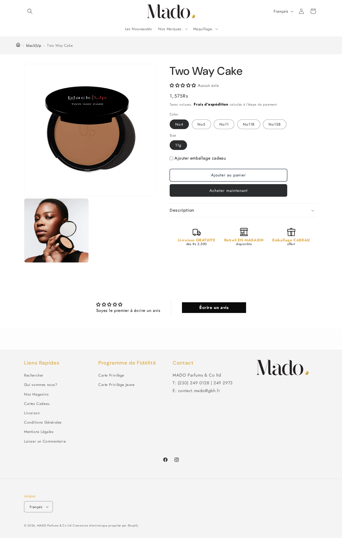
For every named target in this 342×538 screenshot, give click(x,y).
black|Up (33, 45)
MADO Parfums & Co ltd (54, 525)
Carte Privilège (111, 375)
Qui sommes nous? (40, 384)
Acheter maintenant (228, 190)
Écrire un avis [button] (213, 307)
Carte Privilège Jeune (116, 384)
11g (178, 145)
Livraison (32, 413)
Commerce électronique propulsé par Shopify (105, 525)
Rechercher (34, 375)
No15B (275, 124)
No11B (249, 124)
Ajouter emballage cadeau (200, 158)
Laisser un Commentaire (45, 441)
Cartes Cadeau (37, 403)
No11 (224, 124)
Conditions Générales (43, 422)
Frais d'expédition (211, 104)
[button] (30, 11)
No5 (201, 124)
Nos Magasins (36, 394)
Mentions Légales (39, 431)
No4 (179, 124)
